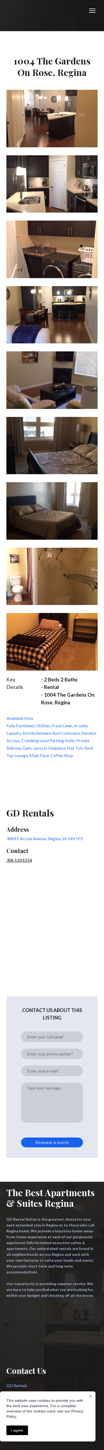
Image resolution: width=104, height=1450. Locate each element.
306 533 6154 (19, 860)
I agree (17, 1430)
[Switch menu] (92, 10)
